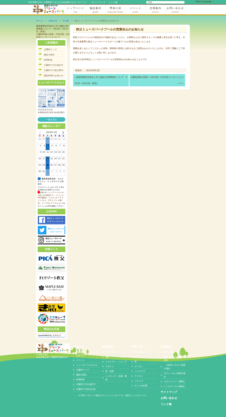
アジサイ (139, 376)
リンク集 (113, 2)
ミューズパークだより (87, 365)
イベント (135, 10)
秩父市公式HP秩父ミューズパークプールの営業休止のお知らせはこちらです (110, 59)
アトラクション (112, 352)
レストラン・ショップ (116, 361)
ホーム (39, 20)
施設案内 (95, 10)
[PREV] (41, 132)
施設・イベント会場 (115, 357)
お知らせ (52, 20)
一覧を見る (51, 119)
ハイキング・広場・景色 (116, 378)
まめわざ (56, 335)
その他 (65, 20)
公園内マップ (50, 49)
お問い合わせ (175, 10)
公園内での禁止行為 (85, 389)
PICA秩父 (42, 197)
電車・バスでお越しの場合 (174, 358)
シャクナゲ (140, 371)
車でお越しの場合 (172, 352)
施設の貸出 (49, 54)
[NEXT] (62, 132)
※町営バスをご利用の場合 (174, 367)
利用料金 (48, 60)
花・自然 (109, 371)
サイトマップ (98, 2)
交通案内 (155, 10)
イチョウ (139, 381)
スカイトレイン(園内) (174, 381)
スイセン (139, 366)
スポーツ (109, 366)
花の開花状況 (141, 352)
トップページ (75, 10)
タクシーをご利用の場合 (174, 375)
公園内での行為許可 (53, 65)
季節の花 (115, 10)
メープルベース (49, 203)
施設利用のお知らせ (53, 75)
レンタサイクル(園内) (174, 386)
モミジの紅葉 (141, 385)
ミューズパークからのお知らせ (87, 354)
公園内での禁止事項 (53, 70)
